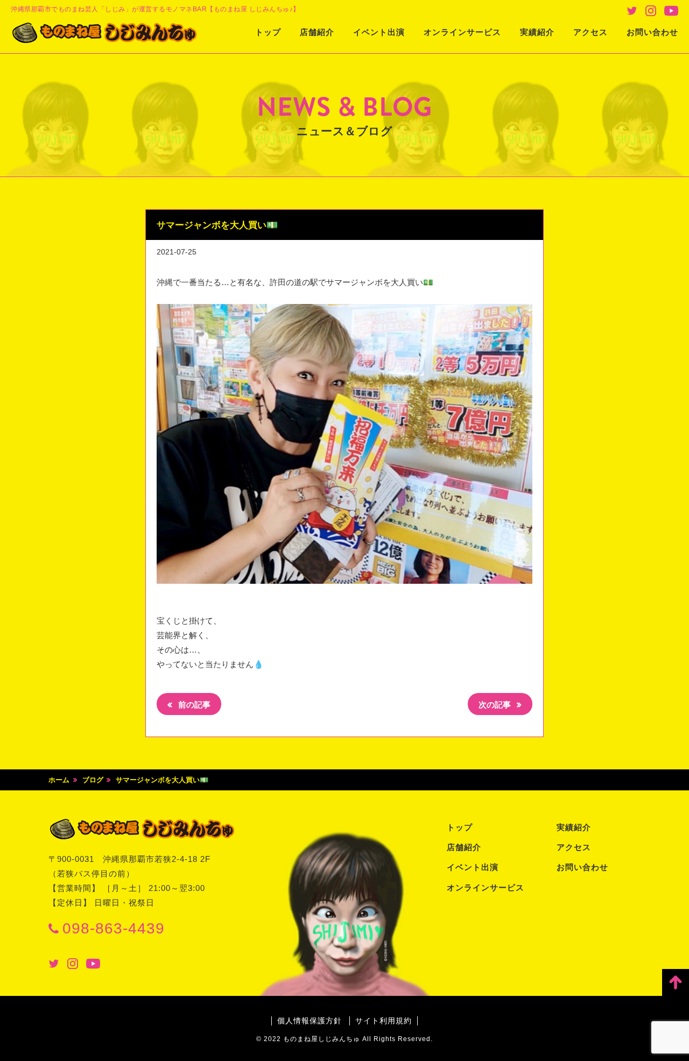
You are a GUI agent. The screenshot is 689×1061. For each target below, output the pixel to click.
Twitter (632, 10)
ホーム (58, 780)
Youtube (671, 10)
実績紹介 (537, 32)
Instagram (650, 10)
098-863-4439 (113, 928)
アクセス (590, 32)
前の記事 (193, 704)
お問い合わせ (652, 32)
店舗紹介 (317, 32)
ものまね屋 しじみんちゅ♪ (105, 33)
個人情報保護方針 (309, 1020)
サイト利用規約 (383, 1020)
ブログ (92, 780)
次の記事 (496, 704)
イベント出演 (379, 32)
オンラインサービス (462, 32)
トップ (268, 32)
